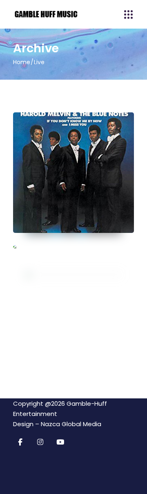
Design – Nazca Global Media (57, 424)
